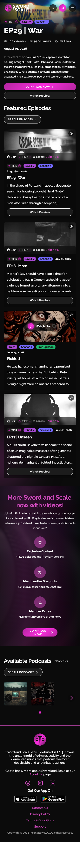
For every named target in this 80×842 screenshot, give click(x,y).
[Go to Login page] (62, 8)
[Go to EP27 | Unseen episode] (40, 409)
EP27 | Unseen (19, 437)
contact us (40, 808)
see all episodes (20, 119)
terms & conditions (40, 820)
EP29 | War (16, 177)
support (40, 826)
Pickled (13, 358)
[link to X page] (52, 783)
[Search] (53, 8)
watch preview (40, 95)
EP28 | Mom (17, 266)
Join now (52, 157)
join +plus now (38, 86)
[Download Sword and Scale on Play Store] (53, 798)
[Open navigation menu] (72, 8)
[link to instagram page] (40, 783)
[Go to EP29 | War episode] (40, 144)
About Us (36, 774)
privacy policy (40, 814)
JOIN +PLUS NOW (38, 632)
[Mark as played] (71, 133)
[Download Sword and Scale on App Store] (25, 798)
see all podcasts (21, 672)
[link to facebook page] (28, 783)
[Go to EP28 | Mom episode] (40, 238)
